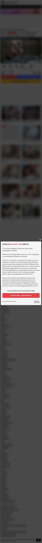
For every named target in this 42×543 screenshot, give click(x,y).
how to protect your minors (9, 301)
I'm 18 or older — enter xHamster (21, 295)
